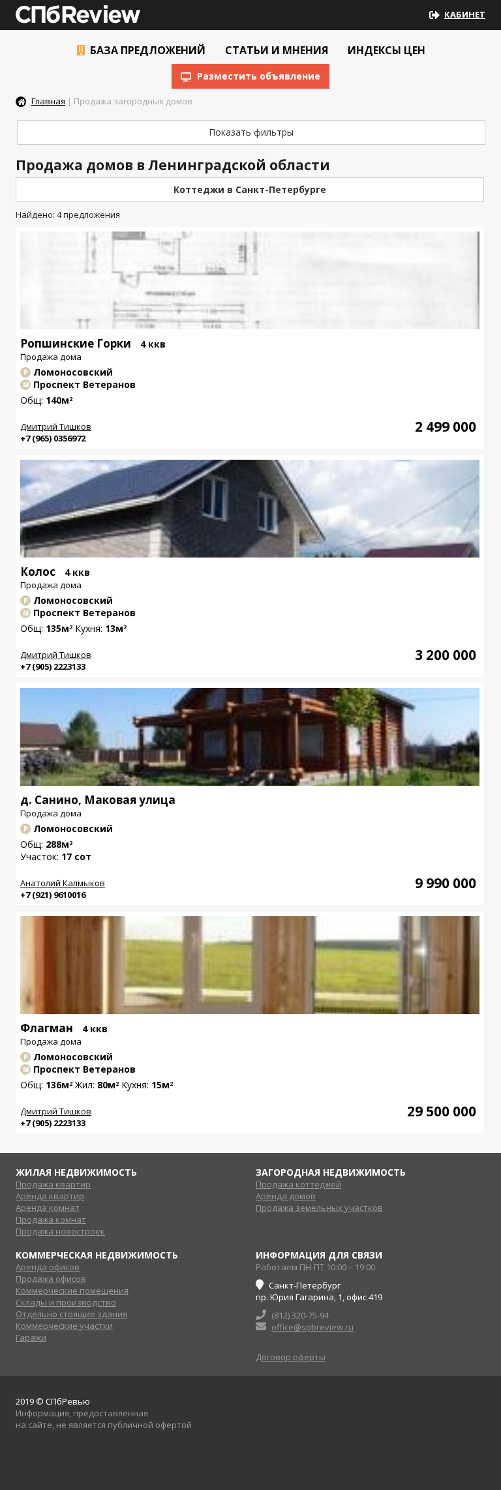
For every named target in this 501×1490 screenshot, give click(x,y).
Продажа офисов (51, 1279)
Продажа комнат (51, 1219)
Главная (48, 101)
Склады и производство (66, 1302)
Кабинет (464, 14)
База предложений (146, 50)
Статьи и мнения (275, 50)
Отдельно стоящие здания (71, 1314)
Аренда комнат (48, 1208)
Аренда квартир (50, 1196)
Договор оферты (291, 1357)
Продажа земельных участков (319, 1208)
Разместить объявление (257, 76)
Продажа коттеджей (298, 1184)
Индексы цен (385, 50)
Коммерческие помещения (72, 1290)
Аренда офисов (48, 1267)
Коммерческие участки (64, 1326)
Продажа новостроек (60, 1231)
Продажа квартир (53, 1184)
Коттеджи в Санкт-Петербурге (250, 189)
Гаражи (31, 1337)
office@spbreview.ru (312, 1327)
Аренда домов (286, 1196)
